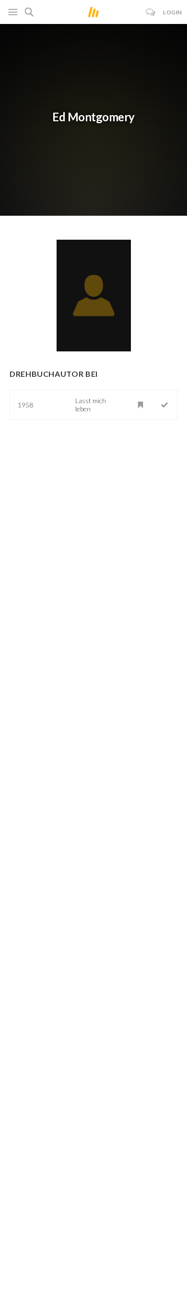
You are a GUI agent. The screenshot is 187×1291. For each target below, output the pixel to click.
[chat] (151, 12)
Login (172, 12)
